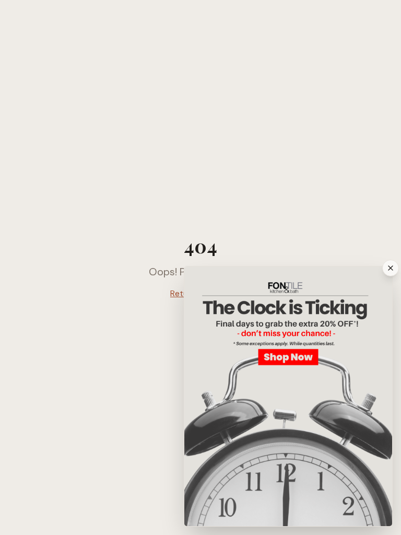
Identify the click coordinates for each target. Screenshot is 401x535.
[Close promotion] (390, 268)
